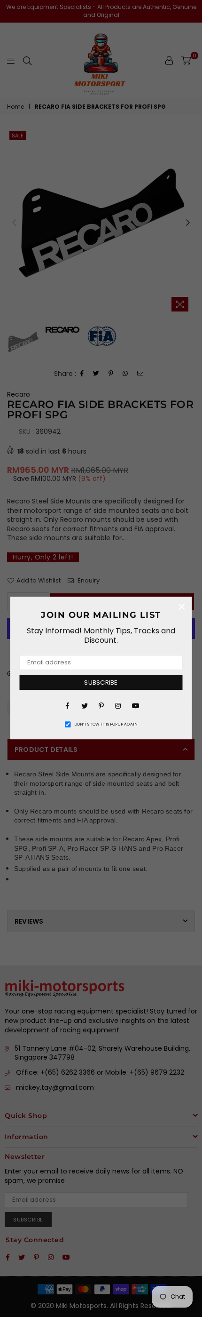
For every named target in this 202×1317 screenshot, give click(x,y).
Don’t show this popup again (106, 724)
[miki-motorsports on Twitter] (84, 705)
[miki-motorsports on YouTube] (135, 705)
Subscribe (100, 682)
